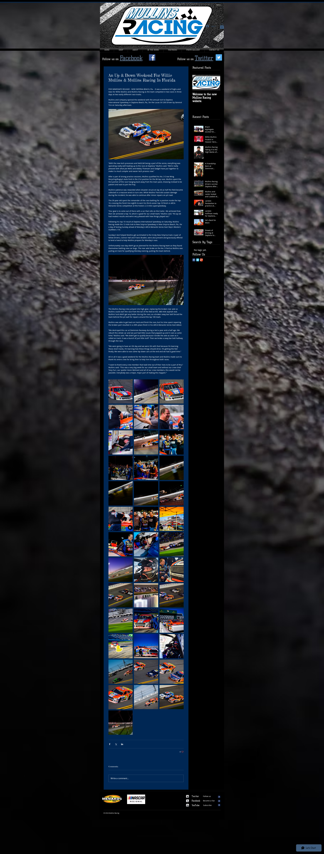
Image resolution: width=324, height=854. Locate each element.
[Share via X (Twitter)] (116, 744)
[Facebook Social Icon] (152, 57)
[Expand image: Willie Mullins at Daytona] (171, 544)
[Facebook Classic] (193, 259)
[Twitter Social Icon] (219, 57)
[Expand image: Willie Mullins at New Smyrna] (120, 391)
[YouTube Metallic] (187, 805)
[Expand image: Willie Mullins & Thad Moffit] (171, 697)
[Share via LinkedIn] (122, 744)
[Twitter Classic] (197, 259)
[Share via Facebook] (109, 744)
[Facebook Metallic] (187, 800)
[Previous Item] (196, 83)
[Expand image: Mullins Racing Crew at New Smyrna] (146, 544)
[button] (222, 26)
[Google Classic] (201, 259)
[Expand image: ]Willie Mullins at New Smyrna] (120, 493)
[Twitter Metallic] (187, 796)
